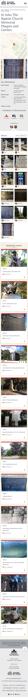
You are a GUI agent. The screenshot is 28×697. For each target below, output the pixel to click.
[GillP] (15, 126)
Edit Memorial (6, 118)
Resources (5, 685)
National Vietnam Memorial (11, 335)
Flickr (18, 694)
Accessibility (22, 687)
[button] (25, 3)
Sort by (17, 135)
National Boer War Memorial (11, 271)
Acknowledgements (8, 687)
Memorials (7, 9)
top (25, 650)
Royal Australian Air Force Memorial (14, 432)
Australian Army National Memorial (14, 596)
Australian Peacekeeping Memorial (13, 368)
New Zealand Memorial (10, 464)
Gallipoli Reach (7, 496)
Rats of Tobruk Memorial (10, 400)
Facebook (9, 694)
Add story (21, 118)
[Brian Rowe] (11, 126)
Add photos (14, 118)
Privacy (4, 690)
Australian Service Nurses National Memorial (13, 563)
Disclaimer (15, 687)
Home (2, 9)
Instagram (13, 694)
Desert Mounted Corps (10, 303)
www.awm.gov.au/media (21, 681)
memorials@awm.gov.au (15, 678)
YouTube (16, 694)
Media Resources (10, 690)
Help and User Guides (20, 690)
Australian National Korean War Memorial (12, 529)
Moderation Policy (20, 685)
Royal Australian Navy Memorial (12, 628)
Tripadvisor (11, 694)
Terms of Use (12, 685)
